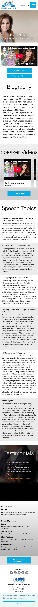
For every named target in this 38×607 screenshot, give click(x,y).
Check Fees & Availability (19, 560)
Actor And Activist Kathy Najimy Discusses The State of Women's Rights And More (18, 513)
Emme (3, 524)
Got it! (19, 603)
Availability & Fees (19, 76)
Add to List (19, 70)
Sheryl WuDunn (7, 537)
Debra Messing (7, 544)
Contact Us (24, 5)
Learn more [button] (22, 598)
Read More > (19, 137)
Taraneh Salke (6, 531)
